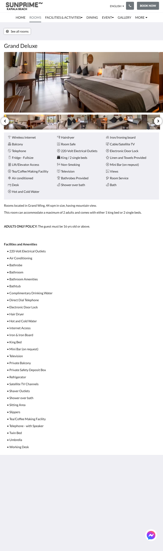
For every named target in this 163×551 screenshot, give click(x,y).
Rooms (88, 476)
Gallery (88, 489)
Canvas (91, 538)
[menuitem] (20, 17)
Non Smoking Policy (66, 494)
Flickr (87, 509)
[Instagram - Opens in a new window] (144, 475)
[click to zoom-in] (81, 82)
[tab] (68, 466)
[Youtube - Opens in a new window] (155, 485)
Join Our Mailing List (68, 474)
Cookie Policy (66, 489)
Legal (60, 499)
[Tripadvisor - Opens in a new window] (155, 475)
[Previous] (5, 121)
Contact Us (91, 513)
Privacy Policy (66, 486)
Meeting (89, 496)
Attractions (91, 499)
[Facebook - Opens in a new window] (122, 475)
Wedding (89, 492)
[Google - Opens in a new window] (133, 475)
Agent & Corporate (90, 504)
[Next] (158, 121)
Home (87, 472)
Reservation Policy (65, 480)
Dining (87, 486)
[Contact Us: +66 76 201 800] (130, 6)
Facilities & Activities (90, 480)
